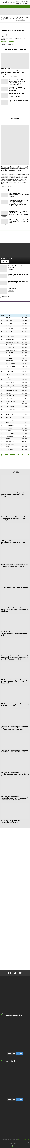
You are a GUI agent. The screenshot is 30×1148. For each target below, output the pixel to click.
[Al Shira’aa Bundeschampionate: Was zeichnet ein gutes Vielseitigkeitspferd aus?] (15, 622)
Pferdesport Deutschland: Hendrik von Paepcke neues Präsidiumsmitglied (17, 95)
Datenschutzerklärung (23, 1142)
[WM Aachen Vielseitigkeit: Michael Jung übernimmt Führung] (15, 694)
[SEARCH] (28, 6)
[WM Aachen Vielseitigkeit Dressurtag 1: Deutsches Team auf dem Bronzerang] (15, 741)
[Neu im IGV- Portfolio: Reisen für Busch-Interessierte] (3, 276)
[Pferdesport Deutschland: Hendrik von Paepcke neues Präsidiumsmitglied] (4, 95)
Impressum (14, 1142)
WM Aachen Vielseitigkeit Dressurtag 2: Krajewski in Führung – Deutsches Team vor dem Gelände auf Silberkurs (15, 728)
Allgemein (3, 68)
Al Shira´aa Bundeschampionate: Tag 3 (14, 587)
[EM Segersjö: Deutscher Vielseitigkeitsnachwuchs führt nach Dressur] (4, 89)
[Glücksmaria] (3, 291)
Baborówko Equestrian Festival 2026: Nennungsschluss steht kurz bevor (19, 221)
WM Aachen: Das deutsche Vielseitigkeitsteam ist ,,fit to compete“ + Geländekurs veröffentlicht (15, 798)
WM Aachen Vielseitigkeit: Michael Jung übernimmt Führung (15, 704)
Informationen (4, 41)
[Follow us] (26, 6)
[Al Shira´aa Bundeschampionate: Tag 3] (4, 102)
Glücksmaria (12, 288)
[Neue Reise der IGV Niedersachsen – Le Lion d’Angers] (4, 195)
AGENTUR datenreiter (23, 1139)
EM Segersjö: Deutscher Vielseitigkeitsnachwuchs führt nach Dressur (18, 89)
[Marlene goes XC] (15, 253)
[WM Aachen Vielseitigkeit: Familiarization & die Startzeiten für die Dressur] (15, 763)
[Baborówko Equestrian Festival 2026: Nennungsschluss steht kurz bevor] (4, 221)
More (2, 183)
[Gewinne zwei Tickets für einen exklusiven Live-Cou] (15, 1073)
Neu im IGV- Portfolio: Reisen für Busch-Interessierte (18, 275)
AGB (11, 1143)
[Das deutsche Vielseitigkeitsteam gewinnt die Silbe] (15, 1043)
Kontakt (8, 1142)
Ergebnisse (12, 41)
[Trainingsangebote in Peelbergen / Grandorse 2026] (3, 283)
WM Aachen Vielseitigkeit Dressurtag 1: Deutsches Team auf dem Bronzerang (14, 751)
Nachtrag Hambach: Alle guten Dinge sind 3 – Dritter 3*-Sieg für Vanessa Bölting (14, 72)
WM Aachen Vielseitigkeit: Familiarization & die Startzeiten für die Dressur (15, 774)
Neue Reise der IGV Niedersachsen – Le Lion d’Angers (19, 194)
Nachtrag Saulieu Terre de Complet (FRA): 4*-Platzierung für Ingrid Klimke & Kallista (14, 609)
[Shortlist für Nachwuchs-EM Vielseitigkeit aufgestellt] (15, 811)
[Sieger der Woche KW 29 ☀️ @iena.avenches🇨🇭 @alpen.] (15, 1089)
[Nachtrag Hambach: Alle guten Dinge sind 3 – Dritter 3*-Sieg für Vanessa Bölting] (7, 11)
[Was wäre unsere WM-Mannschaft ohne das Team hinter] (15, 1027)
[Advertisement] (15, 952)
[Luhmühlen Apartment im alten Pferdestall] (3, 268)
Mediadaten (17, 1143)
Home (2, 1142)
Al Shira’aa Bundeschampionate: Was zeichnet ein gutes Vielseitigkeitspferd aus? (14, 633)
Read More (4, 190)
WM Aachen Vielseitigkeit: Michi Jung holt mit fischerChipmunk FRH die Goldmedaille (14, 681)
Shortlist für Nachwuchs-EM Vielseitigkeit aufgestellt (10, 821)
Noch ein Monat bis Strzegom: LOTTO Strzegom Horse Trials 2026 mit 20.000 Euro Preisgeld (19, 213)
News (9, 68)
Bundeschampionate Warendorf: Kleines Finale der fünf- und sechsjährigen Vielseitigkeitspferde (22, 18)
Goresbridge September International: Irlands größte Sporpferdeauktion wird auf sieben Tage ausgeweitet (14, 168)
